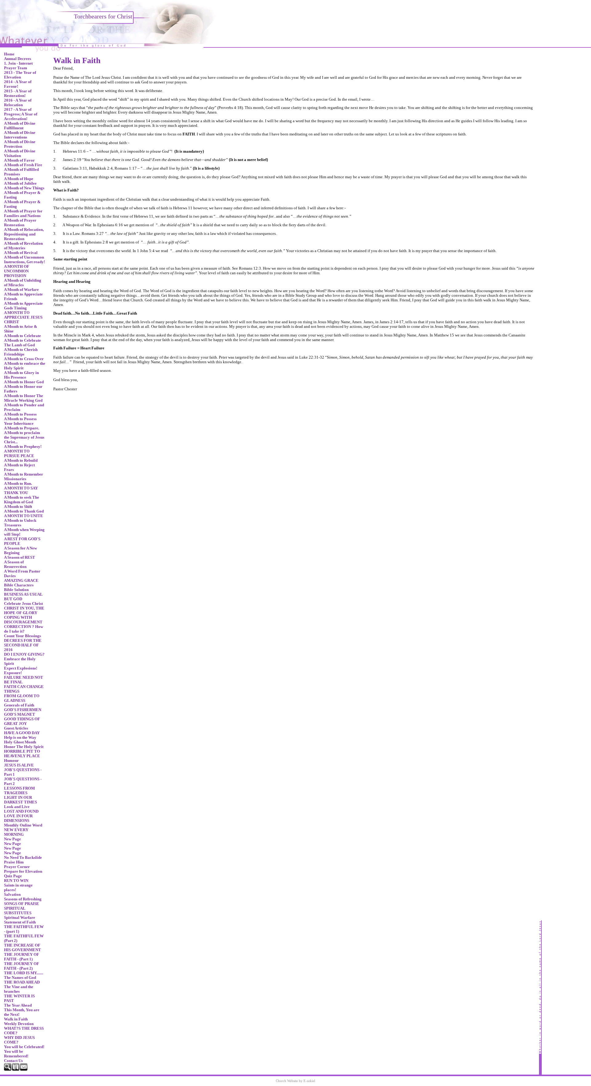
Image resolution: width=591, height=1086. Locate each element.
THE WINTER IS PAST (19, 998)
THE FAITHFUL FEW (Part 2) (24, 938)
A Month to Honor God (24, 382)
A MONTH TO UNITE (23, 516)
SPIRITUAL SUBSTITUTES (17, 910)
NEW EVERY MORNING (16, 832)
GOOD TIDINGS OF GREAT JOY (22, 721)
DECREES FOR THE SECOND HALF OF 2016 (23, 645)
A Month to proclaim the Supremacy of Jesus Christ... (24, 437)
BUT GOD (13, 599)
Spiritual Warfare (19, 917)
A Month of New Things (24, 188)
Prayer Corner (17, 867)
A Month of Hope (18, 179)
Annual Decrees (17, 59)
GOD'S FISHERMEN (22, 710)
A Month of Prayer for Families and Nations (23, 213)
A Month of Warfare (21, 290)
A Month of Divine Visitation (19, 153)
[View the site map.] (16, 1069)
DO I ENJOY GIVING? (24, 654)
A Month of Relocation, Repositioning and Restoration (24, 234)
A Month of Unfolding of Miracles (22, 282)
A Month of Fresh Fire (23, 165)
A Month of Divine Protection (19, 144)
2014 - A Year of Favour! (17, 84)
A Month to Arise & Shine (20, 328)
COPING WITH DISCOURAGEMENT (23, 619)
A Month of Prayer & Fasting (22, 195)
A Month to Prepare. (21, 428)
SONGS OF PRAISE (21, 904)
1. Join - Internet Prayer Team (18, 65)
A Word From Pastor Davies (22, 573)
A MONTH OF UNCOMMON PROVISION (16, 271)
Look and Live (17, 807)
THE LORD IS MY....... (23, 973)
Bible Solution (16, 590)
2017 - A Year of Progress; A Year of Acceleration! (20, 114)
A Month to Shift (18, 507)
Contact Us (13, 1061)
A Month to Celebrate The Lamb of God (22, 342)
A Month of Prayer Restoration (20, 222)
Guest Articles (16, 728)
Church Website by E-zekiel (295, 1081)
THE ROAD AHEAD (22, 982)
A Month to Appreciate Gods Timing (23, 305)
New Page (12, 839)
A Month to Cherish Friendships (21, 352)
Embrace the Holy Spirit (20, 661)
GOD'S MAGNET (19, 714)
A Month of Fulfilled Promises (21, 171)
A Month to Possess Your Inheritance (20, 421)
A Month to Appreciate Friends (23, 296)
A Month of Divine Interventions (19, 135)
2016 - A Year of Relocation (17, 102)
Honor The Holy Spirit (23, 747)
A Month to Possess (20, 414)
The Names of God (20, 977)
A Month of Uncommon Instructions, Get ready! (24, 259)
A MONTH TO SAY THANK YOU (21, 490)
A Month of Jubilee (20, 183)
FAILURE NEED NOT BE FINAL (23, 679)
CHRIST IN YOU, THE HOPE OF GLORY (24, 610)
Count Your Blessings (22, 636)
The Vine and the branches (18, 989)
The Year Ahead (18, 1005)
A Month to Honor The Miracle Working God (23, 398)
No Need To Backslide (23, 857)
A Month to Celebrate (22, 336)
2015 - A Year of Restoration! (17, 93)
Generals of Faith (19, 705)
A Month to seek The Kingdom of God (21, 499)
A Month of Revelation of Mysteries (23, 245)
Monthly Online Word (23, 825)
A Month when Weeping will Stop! (24, 532)
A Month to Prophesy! (23, 446)
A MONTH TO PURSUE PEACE (19, 453)
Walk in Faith (16, 1019)
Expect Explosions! (20, 668)
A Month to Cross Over (24, 359)
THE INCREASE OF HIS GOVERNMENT (22, 947)
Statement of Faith (20, 922)
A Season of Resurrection (15, 564)
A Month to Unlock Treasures (20, 522)
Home (9, 54)
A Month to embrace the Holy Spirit (24, 365)
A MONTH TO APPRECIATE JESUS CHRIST (23, 317)
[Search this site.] (8, 1069)
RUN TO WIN (16, 881)
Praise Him (14, 862)
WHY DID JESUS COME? (19, 1040)
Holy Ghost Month (20, 742)
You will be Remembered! (16, 1053)
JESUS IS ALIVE (19, 765)
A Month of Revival (21, 253)
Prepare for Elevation (23, 871)
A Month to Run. (18, 483)
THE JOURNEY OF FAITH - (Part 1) (21, 956)
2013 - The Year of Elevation (20, 74)
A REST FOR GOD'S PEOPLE (22, 541)
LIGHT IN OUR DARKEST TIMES (20, 799)
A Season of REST (19, 557)
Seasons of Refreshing (23, 899)
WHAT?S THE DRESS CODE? (24, 1030)
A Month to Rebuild (21, 460)
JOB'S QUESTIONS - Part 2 (23, 781)
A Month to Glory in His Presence (21, 375)
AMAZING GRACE (21, 580)
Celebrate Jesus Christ (23, 603)
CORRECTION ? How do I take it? (23, 629)
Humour (11, 760)
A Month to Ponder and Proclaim (24, 407)
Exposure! (13, 673)
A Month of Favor (19, 160)
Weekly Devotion (19, 1024)
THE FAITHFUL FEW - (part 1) (24, 929)
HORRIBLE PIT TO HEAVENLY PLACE (22, 753)
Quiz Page (13, 876)
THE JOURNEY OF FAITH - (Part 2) (21, 966)
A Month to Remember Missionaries (23, 476)
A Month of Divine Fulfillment (19, 125)
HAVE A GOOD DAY (22, 733)
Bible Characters (19, 585)
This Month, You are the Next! (21, 1012)
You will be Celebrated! (24, 1047)
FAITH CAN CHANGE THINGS (24, 689)
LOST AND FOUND (21, 811)
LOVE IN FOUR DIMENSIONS (18, 818)
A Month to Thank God (24, 511)
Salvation (12, 894)
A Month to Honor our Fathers (23, 388)
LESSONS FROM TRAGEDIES (19, 790)
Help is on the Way (20, 737)
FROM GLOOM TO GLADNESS (21, 698)
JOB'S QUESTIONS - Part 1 (23, 772)
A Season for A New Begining (20, 550)
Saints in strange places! (18, 887)
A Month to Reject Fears (19, 467)
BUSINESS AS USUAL (23, 594)
